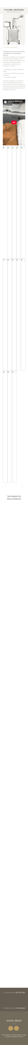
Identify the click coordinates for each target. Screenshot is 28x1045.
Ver (14, 560)
